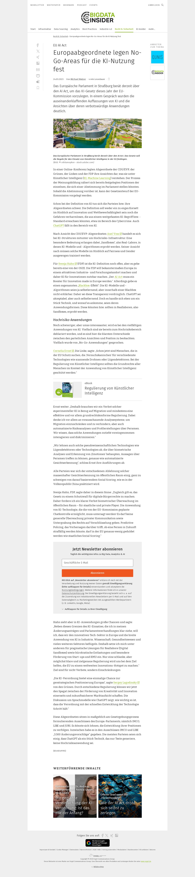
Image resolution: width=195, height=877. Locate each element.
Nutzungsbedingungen (73, 590)
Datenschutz (74, 850)
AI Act (118, 276)
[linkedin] (38, 63)
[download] (38, 81)
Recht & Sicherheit (124, 29)
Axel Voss (113, 233)
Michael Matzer (78, 79)
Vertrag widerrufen (109, 850)
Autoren (152, 850)
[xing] (38, 57)
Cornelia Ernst (62, 350)
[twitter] (38, 51)
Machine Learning (99, 178)
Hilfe (99, 850)
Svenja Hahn (66, 263)
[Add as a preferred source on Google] (98, 843)
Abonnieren (97, 573)
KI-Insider (141, 29)
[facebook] (38, 45)
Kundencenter (133, 850)
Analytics (75, 29)
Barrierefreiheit (86, 850)
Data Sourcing (61, 29)
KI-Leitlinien (144, 850)
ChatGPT (58, 225)
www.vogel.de (146, 861)
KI (85, 178)
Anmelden (154, 5)
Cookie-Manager (63, 850)
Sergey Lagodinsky (125, 682)
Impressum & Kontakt (47, 850)
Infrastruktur (44, 29)
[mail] (38, 69)
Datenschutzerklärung (73, 593)
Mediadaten (122, 850)
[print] (38, 75)
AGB (94, 850)
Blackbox (84, 285)
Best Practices (90, 29)
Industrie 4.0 (106, 29)
